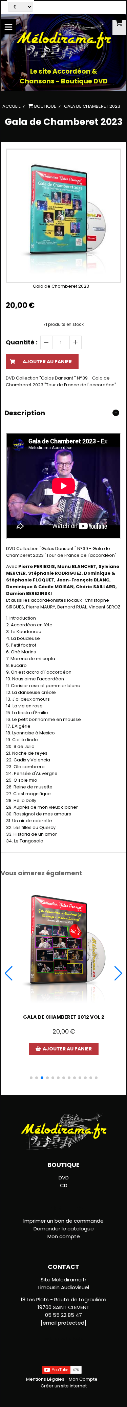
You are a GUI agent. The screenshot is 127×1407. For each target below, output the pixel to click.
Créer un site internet (64, 1386)
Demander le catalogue (64, 1228)
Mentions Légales (45, 1379)
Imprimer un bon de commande (63, 1220)
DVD (64, 1177)
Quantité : (22, 342)
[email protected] (63, 1322)
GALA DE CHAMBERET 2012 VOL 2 (63, 1017)
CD (63, 1185)
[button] (31, 1077)
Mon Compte (83, 1379)
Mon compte (63, 1236)
